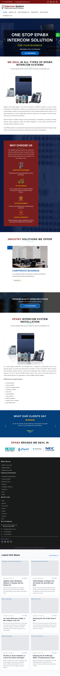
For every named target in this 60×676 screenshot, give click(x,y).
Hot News (24, 578)
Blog (3, 518)
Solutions (44, 12)
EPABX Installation (6, 467)
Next (56, 39)
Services (34, 12)
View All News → (54, 555)
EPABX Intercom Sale (7, 465)
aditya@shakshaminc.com (23, 1)
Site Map (4, 516)
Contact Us (4, 513)
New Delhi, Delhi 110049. (8, 526)
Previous (5, 39)
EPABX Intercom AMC (7, 470)
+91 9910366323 (30, 53)
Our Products (23, 12)
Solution (4, 511)
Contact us (7, 15)
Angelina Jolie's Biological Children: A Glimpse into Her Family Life (13, 583)
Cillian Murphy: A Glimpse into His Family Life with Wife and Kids (43, 583)
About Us (12, 12)
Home (5, 12)
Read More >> (17, 280)
